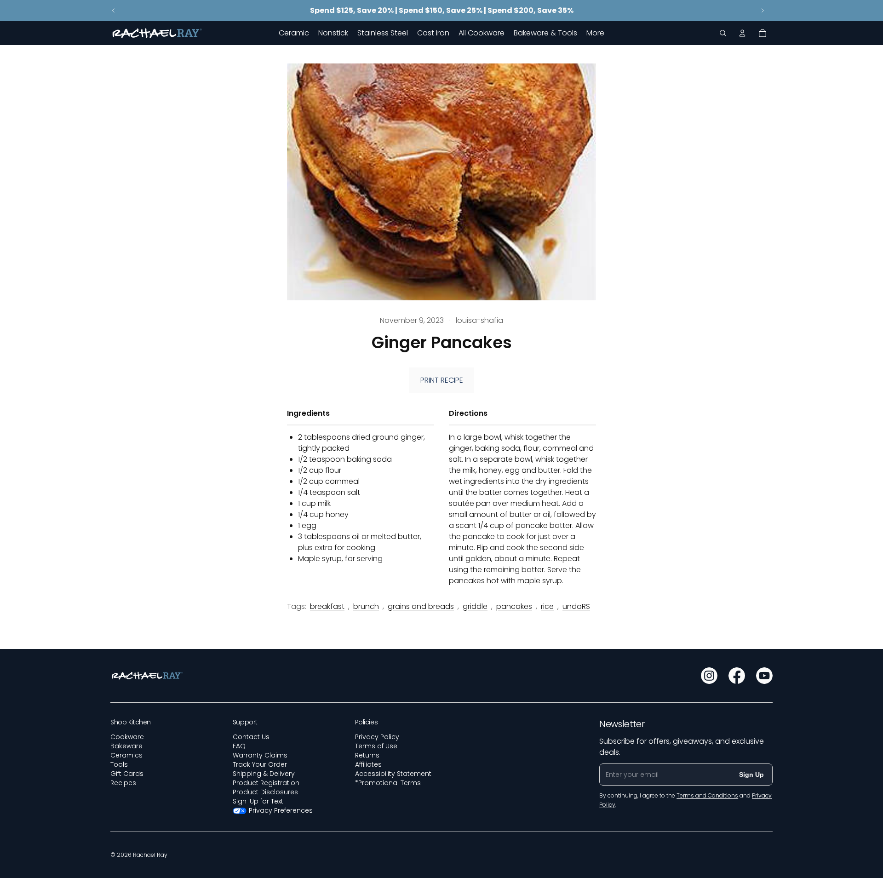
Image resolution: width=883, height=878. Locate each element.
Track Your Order (260, 764)
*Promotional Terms (388, 782)
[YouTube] (764, 675)
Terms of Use (376, 746)
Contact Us (251, 736)
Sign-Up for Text (258, 801)
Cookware (127, 736)
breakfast (327, 606)
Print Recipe (441, 380)
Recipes (123, 782)
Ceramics (126, 755)
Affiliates (368, 764)
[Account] (742, 33)
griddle (475, 606)
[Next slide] (762, 10)
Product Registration (266, 782)
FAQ (239, 746)
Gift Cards (126, 773)
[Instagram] (709, 675)
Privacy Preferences (281, 810)
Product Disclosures (265, 792)
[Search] (723, 33)
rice (547, 606)
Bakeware (126, 746)
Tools (119, 764)
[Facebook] (736, 675)
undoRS (576, 606)
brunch (366, 606)
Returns (367, 755)
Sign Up (751, 774)
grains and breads (421, 606)
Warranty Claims (260, 755)
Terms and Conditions (707, 795)
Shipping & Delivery (264, 773)
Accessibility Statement (393, 773)
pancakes (514, 606)
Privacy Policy (377, 736)
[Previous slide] (113, 10)
